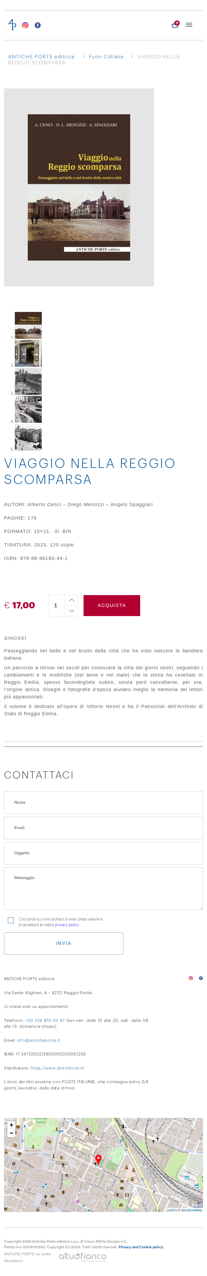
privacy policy (67, 925)
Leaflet (171, 1210)
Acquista (112, 605)
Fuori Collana (106, 56)
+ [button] (11, 1125)
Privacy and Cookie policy (141, 1247)
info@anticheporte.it (38, 1041)
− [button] (11, 1133)
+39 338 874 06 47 (45, 1021)
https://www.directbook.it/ (57, 1068)
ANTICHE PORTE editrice (41, 56)
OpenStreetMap (191, 1210)
